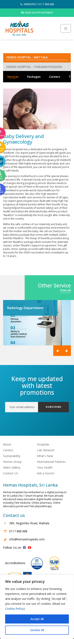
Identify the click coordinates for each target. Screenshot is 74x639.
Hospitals (43, 444)
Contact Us (10, 473)
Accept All (37, 619)
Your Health (45, 467)
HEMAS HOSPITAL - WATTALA (26, 57)
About (7, 444)
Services (12, 77)
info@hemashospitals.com (27, 539)
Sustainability (11, 456)
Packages (33, 77)
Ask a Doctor (45, 473)
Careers (54, 77)
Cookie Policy (14, 609)
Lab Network (45, 450)
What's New (45, 456)
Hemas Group (12, 462)
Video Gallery (11, 467)
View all (65, 290)
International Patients (51, 462)
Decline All (37, 630)
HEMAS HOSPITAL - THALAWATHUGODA (34, 67)
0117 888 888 (18, 531)
